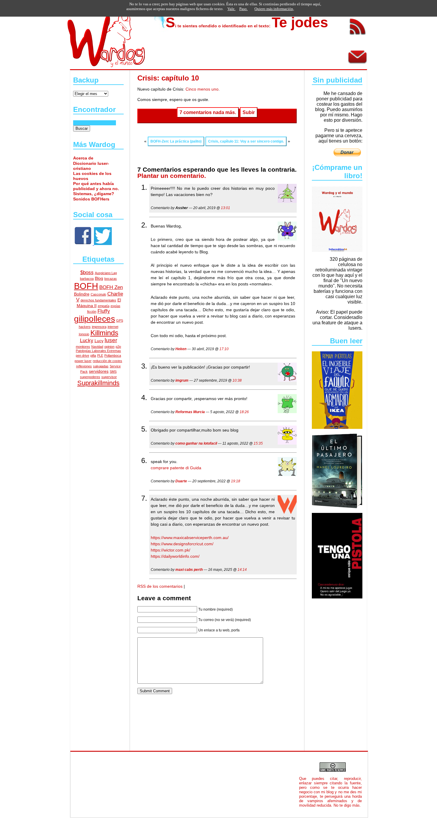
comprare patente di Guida (176, 467)
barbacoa (87, 278)
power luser (83, 361)
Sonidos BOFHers (91, 199)
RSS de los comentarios (160, 586)
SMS (113, 371)
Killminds (104, 333)
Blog (99, 278)
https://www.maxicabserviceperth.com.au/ (190, 537)
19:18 (235, 481)
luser (111, 340)
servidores (99, 371)
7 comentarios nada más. (208, 112)
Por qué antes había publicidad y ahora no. (96, 186)
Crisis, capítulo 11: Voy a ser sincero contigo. (246, 141)
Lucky (86, 340)
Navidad (97, 346)
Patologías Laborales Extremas (98, 351)
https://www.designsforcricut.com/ (182, 543)
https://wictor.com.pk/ (170, 550)
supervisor (109, 377)
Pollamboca (112, 355)
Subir (249, 112)
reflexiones (84, 366)
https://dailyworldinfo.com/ (175, 556)
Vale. (231, 9)
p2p (118, 346)
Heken (180, 349)
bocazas (110, 278)
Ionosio (84, 334)
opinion (109, 346)
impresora (99, 326)
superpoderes (90, 377)
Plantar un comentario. (171, 175)
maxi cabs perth (189, 570)
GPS (119, 320)
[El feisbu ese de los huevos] (83, 243)
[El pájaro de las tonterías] (103, 243)
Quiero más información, (274, 9)
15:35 (258, 443)
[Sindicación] (358, 36)
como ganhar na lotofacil (196, 443)
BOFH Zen (111, 287)
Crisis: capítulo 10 (168, 78)
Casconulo (98, 294)
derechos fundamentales (98, 300)
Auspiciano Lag (106, 273)
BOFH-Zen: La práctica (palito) (176, 141)
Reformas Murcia (190, 412)
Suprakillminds (98, 383)
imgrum (181, 380)
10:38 (237, 380)
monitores (83, 346)
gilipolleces (94, 318)
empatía (103, 306)
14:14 (242, 570)
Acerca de (83, 158)
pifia (93, 355)
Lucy (99, 340)
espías (115, 306)
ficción (91, 311)
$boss (87, 272)
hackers (85, 326)
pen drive (82, 355)
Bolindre (81, 294)
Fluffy (104, 311)
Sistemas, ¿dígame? (93, 193)
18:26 (244, 412)
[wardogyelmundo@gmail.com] (358, 66)
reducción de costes (107, 361)
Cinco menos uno (201, 89)
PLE (100, 355)
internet (113, 326)
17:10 (224, 349)
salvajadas (101, 366)
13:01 (225, 208)
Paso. (243, 9)
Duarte (181, 481)
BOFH (86, 286)
